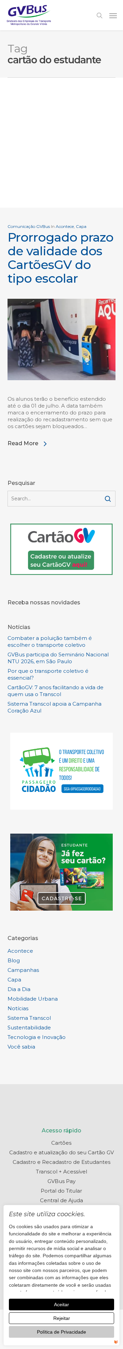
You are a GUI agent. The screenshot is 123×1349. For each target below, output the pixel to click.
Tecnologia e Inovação (37, 1037)
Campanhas (23, 970)
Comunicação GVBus (29, 226)
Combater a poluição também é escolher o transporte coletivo (50, 641)
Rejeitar (61, 1318)
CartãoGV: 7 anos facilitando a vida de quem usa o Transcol (56, 690)
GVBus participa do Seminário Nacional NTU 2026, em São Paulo (58, 658)
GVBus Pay (61, 1181)
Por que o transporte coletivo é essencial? (48, 674)
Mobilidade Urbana (33, 998)
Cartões (61, 1143)
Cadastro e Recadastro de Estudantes (61, 1162)
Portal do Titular (61, 1190)
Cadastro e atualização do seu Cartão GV (61, 1152)
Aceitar (61, 1304)
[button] (113, 15)
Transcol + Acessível (61, 1171)
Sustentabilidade (29, 1027)
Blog (14, 960)
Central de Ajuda (61, 1200)
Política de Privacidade (61, 1332)
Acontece (65, 226)
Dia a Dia (19, 989)
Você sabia (21, 1046)
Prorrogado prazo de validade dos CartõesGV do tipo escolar (60, 258)
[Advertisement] (61, 142)
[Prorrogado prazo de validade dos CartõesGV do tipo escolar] (62, 392)
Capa (81, 226)
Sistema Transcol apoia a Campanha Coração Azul (54, 707)
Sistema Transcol (29, 1018)
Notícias (18, 1008)
